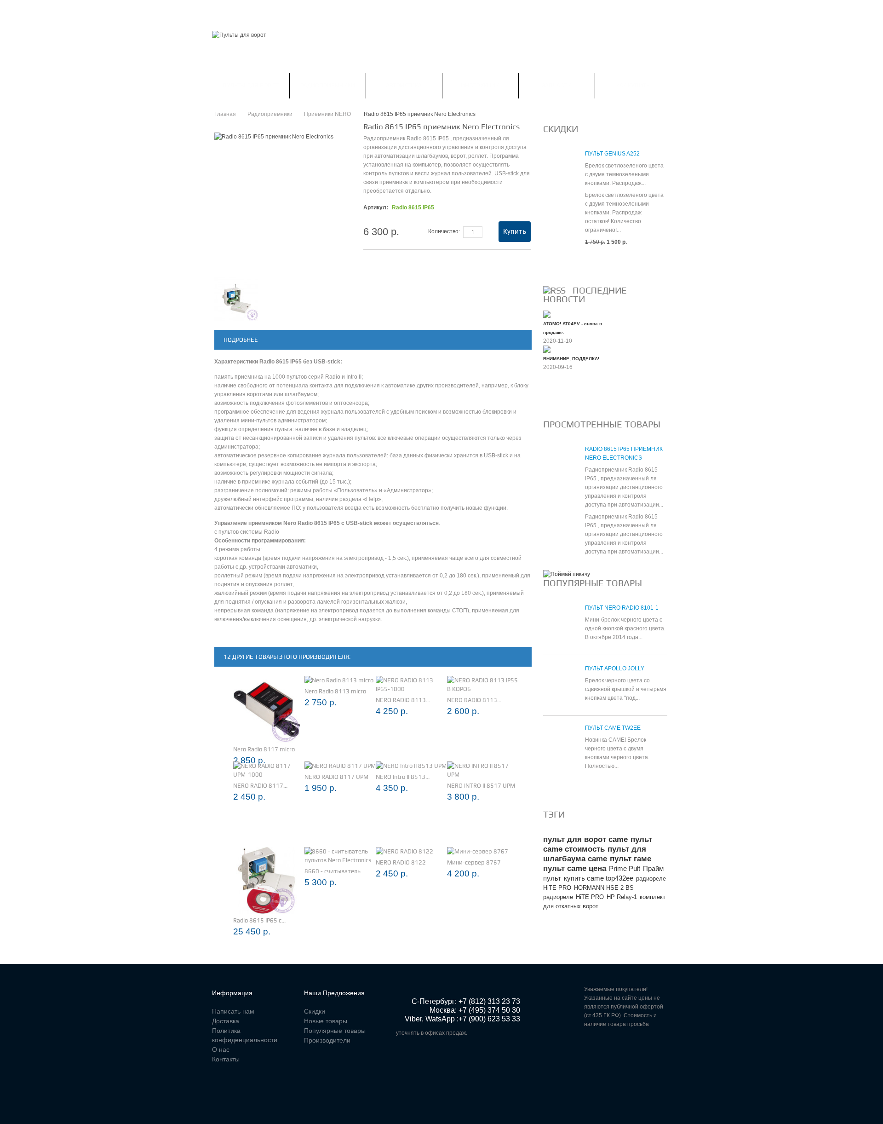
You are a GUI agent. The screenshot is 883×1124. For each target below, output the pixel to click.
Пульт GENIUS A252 (612, 153)
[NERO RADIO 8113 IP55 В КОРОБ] (482, 684)
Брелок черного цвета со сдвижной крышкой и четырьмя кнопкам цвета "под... (625, 689)
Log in (665, 11)
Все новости (568, 398)
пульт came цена (574, 868)
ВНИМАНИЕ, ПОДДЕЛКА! (571, 358)
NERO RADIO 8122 (401, 862)
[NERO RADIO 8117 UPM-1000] (268, 770)
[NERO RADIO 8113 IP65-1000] (411, 684)
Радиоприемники (327, 85)
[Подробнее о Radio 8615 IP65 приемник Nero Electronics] (559, 466)
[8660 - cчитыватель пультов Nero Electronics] (340, 856)
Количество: (444, 231)
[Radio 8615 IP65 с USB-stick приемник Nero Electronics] (266, 880)
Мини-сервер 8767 (474, 862)
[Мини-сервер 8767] (477, 851)
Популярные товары (592, 582)
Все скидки (565, 264)
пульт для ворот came (585, 839)
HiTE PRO (590, 896)
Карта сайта (460, 11)
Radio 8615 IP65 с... (259, 920)
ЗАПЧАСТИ (557, 85)
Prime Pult (624, 868)
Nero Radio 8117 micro (264, 749)
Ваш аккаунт (307, 11)
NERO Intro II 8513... (403, 776)
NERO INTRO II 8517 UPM (481, 785)
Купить (514, 231)
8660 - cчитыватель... (334, 871)
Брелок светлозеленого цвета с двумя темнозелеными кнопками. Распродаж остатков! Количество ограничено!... (624, 212)
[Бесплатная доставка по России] (566, 574)
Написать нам (362, 11)
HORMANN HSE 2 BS (604, 887)
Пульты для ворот (251, 85)
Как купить (633, 85)
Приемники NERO (328, 114)
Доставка (225, 1021)
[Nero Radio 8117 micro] (266, 709)
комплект (652, 896)
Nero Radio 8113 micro (335, 691)
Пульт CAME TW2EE (613, 728)
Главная (225, 11)
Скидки (263, 11)
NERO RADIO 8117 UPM (336, 776)
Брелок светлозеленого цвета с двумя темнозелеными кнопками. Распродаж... (624, 174)
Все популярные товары (587, 788)
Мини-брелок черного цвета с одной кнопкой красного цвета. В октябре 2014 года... (625, 628)
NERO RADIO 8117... (260, 785)
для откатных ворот (570, 906)
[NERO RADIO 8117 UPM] (340, 765)
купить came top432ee (598, 878)
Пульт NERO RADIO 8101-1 (622, 608)
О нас (220, 1049)
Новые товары (325, 1021)
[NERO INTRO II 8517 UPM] (482, 770)
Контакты (413, 11)
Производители (327, 1040)
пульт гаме (630, 858)
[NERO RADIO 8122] (404, 851)
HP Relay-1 (622, 896)
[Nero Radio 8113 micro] (338, 680)
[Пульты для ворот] (239, 35)
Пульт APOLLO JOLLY (614, 668)
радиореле (558, 896)
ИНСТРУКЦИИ (480, 85)
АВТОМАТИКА (404, 85)
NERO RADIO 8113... (403, 700)
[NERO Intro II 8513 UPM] (411, 765)
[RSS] (554, 290)
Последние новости (585, 295)
